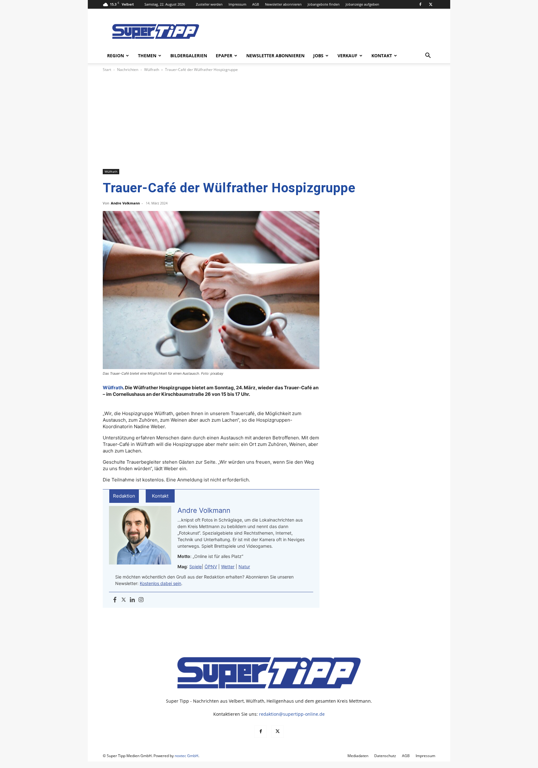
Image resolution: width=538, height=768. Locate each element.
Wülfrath (151, 69)
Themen (147, 56)
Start (107, 69)
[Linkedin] (132, 600)
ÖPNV (211, 566)
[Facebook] (420, 4)
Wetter (227, 566)
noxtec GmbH (186, 755)
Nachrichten (127, 69)
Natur (244, 566)
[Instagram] (141, 600)
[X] (430, 4)
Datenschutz (385, 755)
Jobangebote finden (324, 4)
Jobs (318, 56)
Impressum (237, 4)
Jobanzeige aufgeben (362, 4)
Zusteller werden (209, 4)
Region (115, 56)
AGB (255, 4)
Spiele (195, 566)
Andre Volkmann (125, 203)
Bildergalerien (188, 56)
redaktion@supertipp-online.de (292, 714)
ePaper (224, 56)
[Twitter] (123, 600)
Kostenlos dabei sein (160, 583)
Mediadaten (357, 755)
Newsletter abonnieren (283, 4)
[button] (427, 56)
